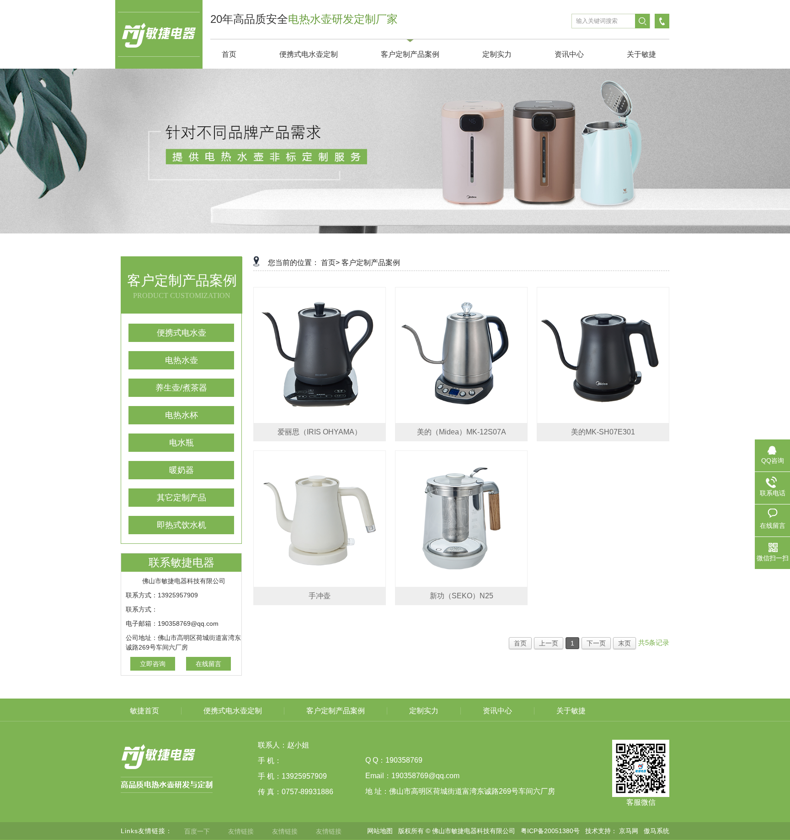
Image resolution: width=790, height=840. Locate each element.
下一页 (596, 643)
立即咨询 (152, 663)
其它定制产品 (181, 497)
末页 (624, 643)
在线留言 (208, 663)
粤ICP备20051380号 (550, 831)
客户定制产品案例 (371, 262)
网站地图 (380, 831)
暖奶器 (181, 470)
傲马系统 (656, 831)
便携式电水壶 (181, 332)
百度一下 (197, 831)
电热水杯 (181, 415)
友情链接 (241, 831)
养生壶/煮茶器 (181, 387)
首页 (520, 643)
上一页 (548, 643)
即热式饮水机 (181, 525)
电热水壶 (181, 360)
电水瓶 (181, 442)
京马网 (628, 831)
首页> (330, 262)
